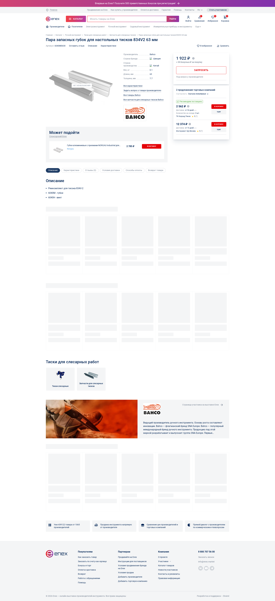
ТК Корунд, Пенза (183, 116)
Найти (172, 18)
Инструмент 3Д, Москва (186, 131)
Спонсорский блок (58, 136)
